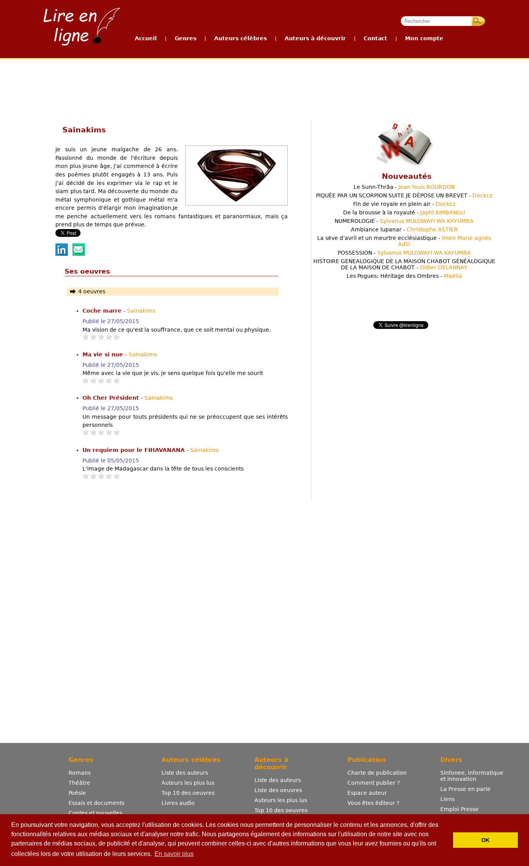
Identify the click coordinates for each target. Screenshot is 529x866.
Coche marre (103, 311)
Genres (185, 38)
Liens (447, 799)
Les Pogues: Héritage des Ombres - (404, 276)
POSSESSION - (404, 253)
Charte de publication (377, 773)
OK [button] (485, 840)
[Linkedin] (61, 254)
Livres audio (178, 803)
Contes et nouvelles (95, 813)
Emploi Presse (459, 809)
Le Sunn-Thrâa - (404, 187)
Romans (80, 773)
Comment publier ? (373, 783)
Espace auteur (367, 793)
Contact (375, 38)
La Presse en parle (465, 789)
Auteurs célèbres (240, 38)
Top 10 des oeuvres (188, 793)
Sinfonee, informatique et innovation (471, 776)
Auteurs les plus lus (187, 783)
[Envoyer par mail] (78, 254)
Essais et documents (96, 803)
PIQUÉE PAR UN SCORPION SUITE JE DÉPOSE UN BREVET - (404, 195)
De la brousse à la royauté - (404, 212)
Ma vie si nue (103, 354)
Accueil (146, 38)
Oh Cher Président (111, 398)
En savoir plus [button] (174, 854)
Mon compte (424, 38)
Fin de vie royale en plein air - (404, 204)
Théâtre (79, 783)
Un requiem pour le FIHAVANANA (134, 450)
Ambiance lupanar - (404, 229)
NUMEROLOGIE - (404, 221)
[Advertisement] (264, 88)
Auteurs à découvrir (315, 38)
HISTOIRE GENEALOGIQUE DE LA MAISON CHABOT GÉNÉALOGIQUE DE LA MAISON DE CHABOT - (404, 264)
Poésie (77, 793)
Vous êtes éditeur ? (373, 803)
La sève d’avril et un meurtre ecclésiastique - (404, 241)
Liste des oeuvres (278, 790)
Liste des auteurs (184, 773)
